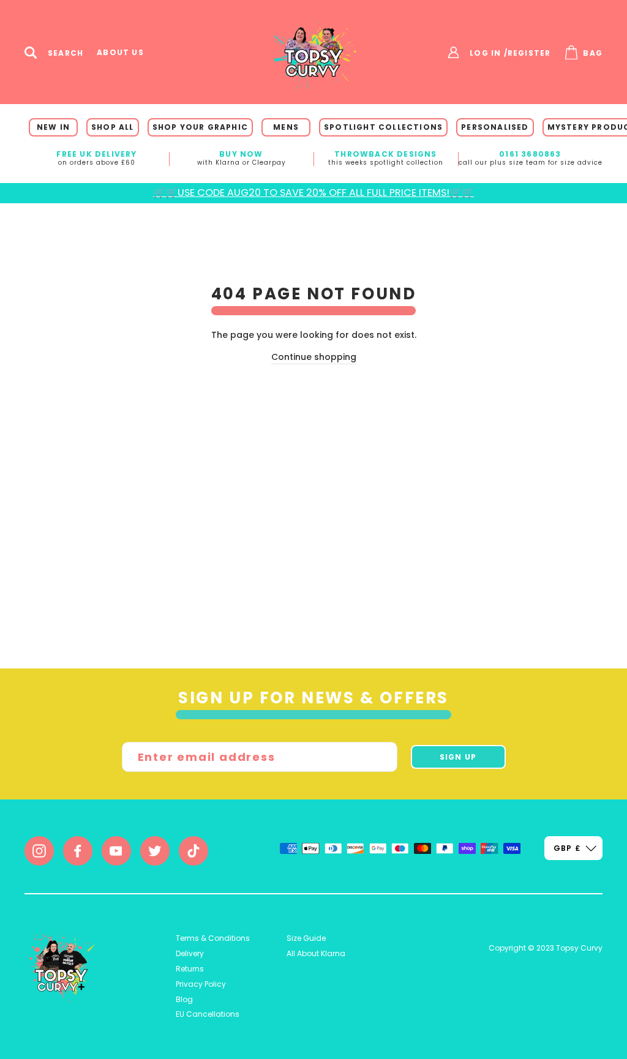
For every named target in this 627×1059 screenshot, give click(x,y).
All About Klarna (316, 953)
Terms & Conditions (213, 938)
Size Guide (306, 938)
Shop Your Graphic (200, 127)
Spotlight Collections (383, 127)
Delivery (190, 953)
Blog (184, 999)
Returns (190, 969)
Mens (286, 127)
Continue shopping (313, 357)
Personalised (494, 127)
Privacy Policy (201, 984)
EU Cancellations (207, 1014)
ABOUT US (120, 53)
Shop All (112, 127)
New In (53, 127)
